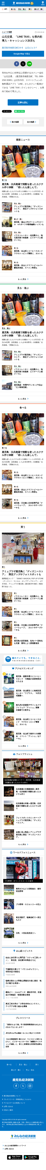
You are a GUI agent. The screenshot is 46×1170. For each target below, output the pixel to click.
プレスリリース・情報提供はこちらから (17, 1099)
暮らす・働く (39, 9)
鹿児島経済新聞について (12, 1096)
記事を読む (23, 102)
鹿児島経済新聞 (21, 3)
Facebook (16, 1086)
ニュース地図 (7, 32)
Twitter (23, 1086)
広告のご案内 (8, 1110)
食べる (13, 9)
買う (30, 9)
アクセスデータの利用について (14, 1103)
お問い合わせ (8, 1106)
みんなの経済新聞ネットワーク (23, 1137)
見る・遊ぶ (22, 9)
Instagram (30, 1086)
